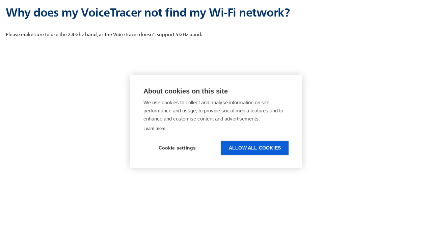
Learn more (154, 128)
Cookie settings (177, 148)
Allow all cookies (255, 148)
